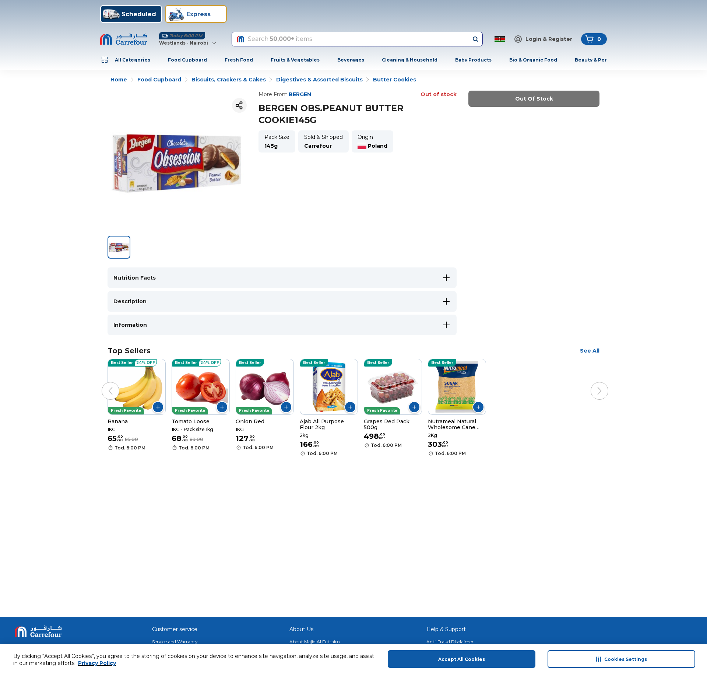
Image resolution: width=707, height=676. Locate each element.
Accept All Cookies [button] (461, 659)
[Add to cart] (158, 407)
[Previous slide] (103, 383)
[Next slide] (592, 383)
